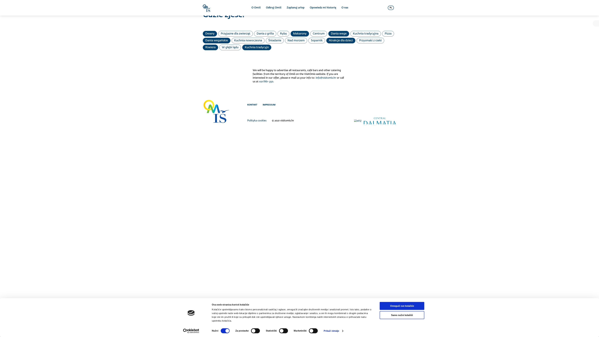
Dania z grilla (265, 33)
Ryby (283, 33)
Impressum (269, 104)
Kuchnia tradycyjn (257, 47)
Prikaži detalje (331, 331)
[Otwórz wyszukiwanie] (381, 8)
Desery (209, 33)
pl (391, 8)
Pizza (388, 33)
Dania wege (339, 33)
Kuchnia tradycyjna (365, 33)
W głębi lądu (230, 47)
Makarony (300, 33)
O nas (344, 8)
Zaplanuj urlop (295, 8)
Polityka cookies (256, 121)
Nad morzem (296, 40)
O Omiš (256, 8)
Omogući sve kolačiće (402, 306)
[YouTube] (394, 104)
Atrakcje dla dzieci (341, 40)
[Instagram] (388, 104)
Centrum (319, 33)
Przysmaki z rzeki (370, 40)
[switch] (255, 330)
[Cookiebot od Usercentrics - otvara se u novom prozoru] (191, 331)
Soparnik (317, 40)
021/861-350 (266, 82)
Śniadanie (274, 40)
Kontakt (252, 104)
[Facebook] (382, 104)
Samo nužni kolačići (402, 315)
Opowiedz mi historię (323, 8)
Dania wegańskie (216, 40)
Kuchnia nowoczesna (248, 40)
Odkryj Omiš (273, 8)
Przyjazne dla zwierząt (235, 33)
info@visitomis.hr (326, 78)
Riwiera (210, 47)
